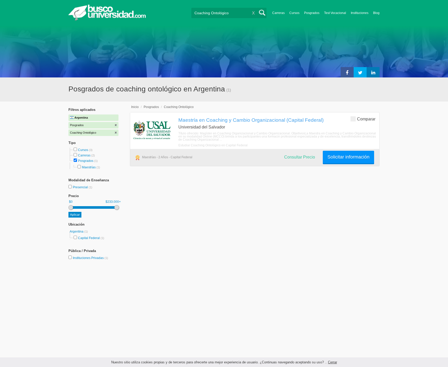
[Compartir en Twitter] (360, 72)
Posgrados (311, 13)
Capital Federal (89, 238)
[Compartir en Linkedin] (373, 72)
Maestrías (89, 167)
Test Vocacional (335, 13)
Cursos (294, 13)
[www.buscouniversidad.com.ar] (107, 19)
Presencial (81, 187)
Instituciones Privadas (90, 258)
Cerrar (332, 362)
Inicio (135, 107)
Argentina (77, 231)
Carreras (278, 13)
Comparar (366, 119)
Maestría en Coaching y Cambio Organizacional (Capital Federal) (251, 120)
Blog (376, 13)
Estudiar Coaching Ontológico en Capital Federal (213, 145)
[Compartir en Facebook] (347, 72)
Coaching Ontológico (179, 107)
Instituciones (359, 13)
